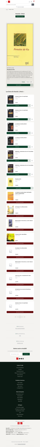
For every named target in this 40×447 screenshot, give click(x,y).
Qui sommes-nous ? (20, 394)
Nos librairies (20, 395)
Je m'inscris (26, 354)
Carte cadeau (20, 382)
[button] (20, 74)
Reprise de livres (20, 384)
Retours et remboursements (20, 372)
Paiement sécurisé (20, 371)
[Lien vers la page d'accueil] (9, 2)
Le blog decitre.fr (20, 387)
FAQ (20, 335)
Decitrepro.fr (20, 399)
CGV (20, 412)
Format (23, 81)
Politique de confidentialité (20, 409)
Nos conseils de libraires (20, 328)
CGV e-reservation (20, 414)
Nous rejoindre (20, 397)
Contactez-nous (20, 343)
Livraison (20, 369)
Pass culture (20, 386)
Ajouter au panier (18, 188)
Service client (20, 376)
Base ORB (20, 401)
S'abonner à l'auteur (20, 16)
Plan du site (20, 416)
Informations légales (20, 407)
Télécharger (17, 105)
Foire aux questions (20, 367)
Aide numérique (20, 374)
